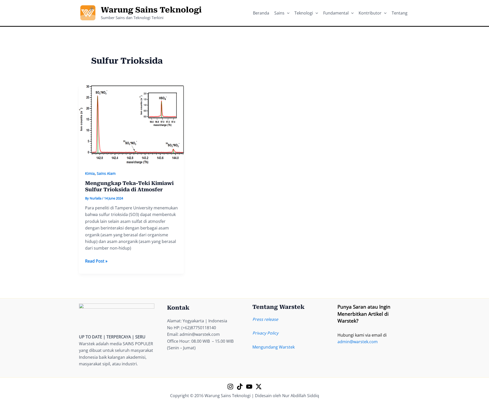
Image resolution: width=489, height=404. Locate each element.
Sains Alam (106, 173)
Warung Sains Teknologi (151, 9)
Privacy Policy (265, 333)
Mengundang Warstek (273, 347)
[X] (258, 386)
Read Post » (96, 261)
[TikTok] (240, 386)
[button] (287, 13)
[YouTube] (249, 386)
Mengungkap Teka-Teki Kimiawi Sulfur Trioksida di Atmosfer (129, 186)
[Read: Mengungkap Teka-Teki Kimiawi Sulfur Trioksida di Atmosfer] (131, 124)
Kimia (90, 173)
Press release (265, 319)
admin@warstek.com (357, 341)
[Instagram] (230, 386)
